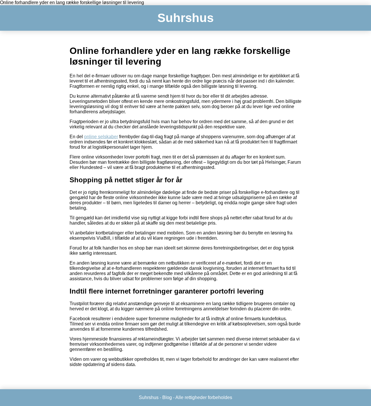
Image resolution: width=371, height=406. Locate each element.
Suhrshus (185, 18)
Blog (167, 397)
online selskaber (101, 136)
